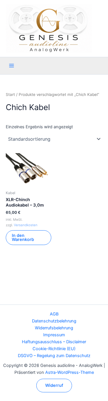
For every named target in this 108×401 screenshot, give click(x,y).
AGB (54, 314)
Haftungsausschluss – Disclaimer (54, 341)
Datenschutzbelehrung (54, 321)
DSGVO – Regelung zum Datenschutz (54, 355)
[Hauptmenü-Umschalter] (11, 65)
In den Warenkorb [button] (23, 237)
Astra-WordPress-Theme (69, 372)
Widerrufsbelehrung (54, 328)
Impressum (54, 334)
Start (10, 94)
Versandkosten (25, 225)
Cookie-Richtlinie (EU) (54, 348)
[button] (54, 385)
